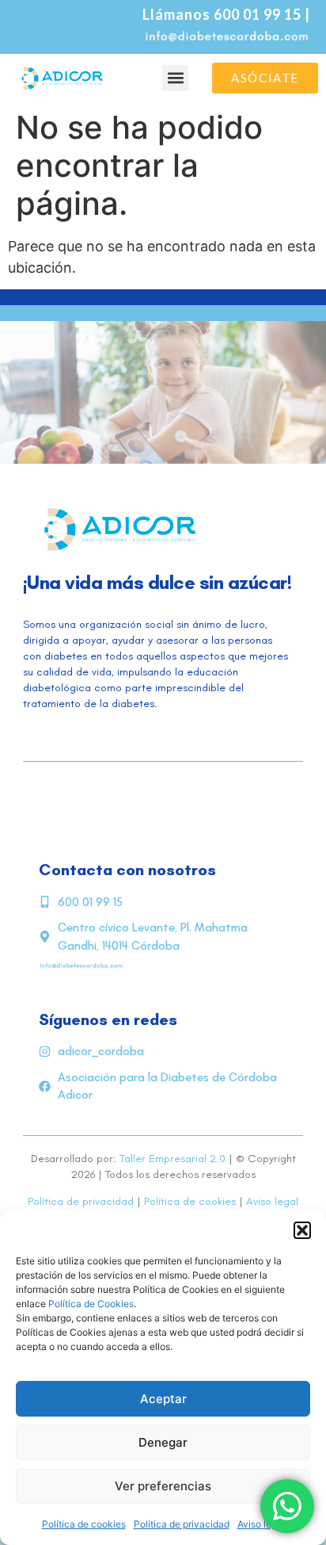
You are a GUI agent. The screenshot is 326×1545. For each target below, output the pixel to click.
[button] (302, 1230)
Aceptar (163, 1398)
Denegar (163, 1442)
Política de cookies (84, 1524)
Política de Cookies (91, 1304)
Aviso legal (272, 1201)
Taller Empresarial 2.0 (172, 1158)
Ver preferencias (163, 1485)
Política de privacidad (181, 1524)
